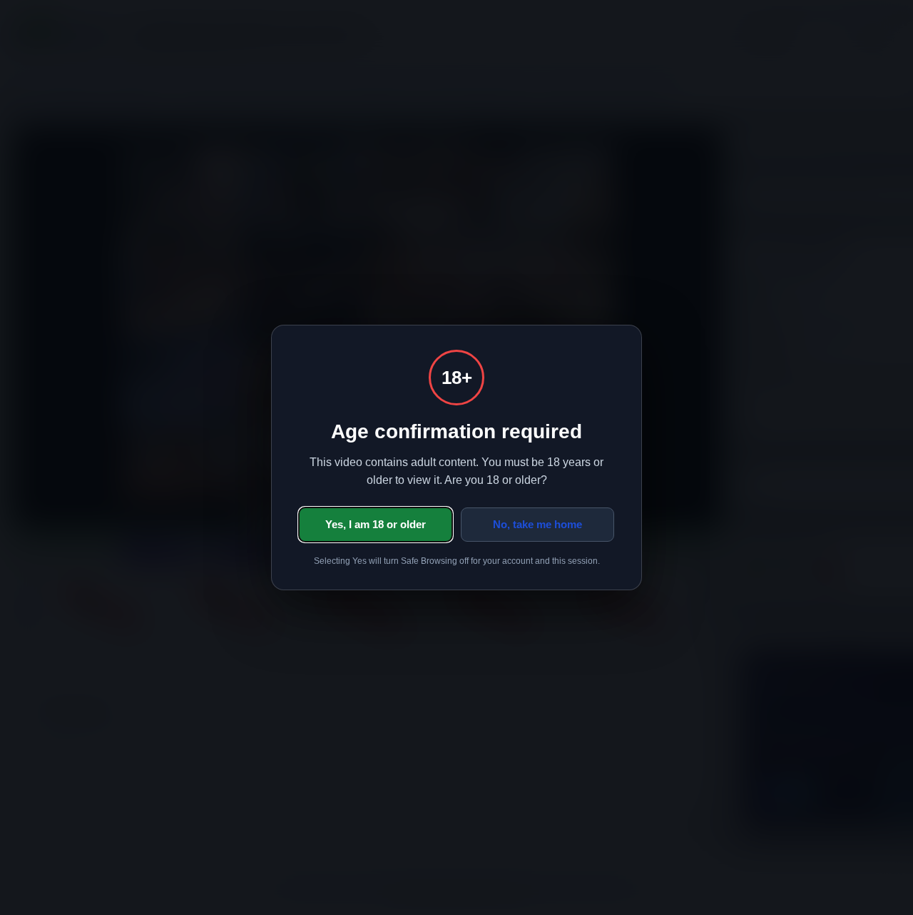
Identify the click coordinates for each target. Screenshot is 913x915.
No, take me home (537, 524)
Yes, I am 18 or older (375, 524)
